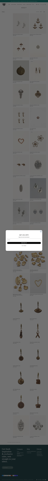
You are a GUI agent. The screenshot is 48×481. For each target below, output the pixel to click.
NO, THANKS (24, 245)
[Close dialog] (41, 231)
